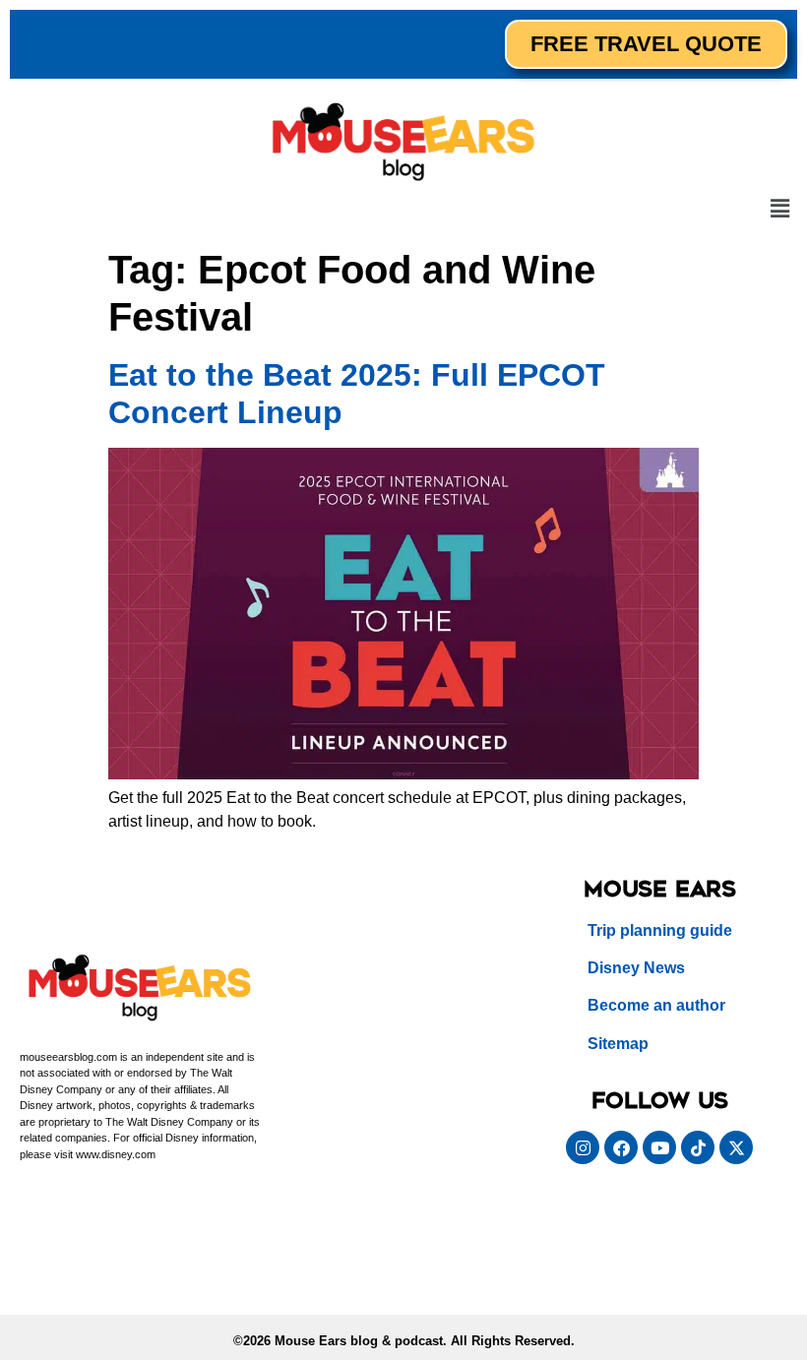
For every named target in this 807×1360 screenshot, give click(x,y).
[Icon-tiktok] (697, 1147)
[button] (780, 209)
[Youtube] (659, 1147)
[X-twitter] (736, 1147)
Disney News (636, 967)
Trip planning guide (660, 930)
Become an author (656, 1005)
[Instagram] (582, 1147)
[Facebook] (621, 1147)
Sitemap (618, 1043)
